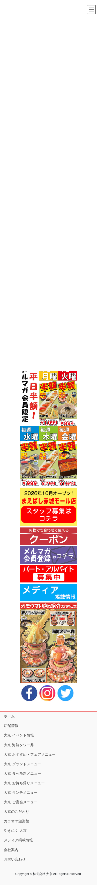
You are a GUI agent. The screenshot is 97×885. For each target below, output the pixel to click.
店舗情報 (11, 726)
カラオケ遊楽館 (16, 821)
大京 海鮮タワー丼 (19, 745)
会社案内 (11, 850)
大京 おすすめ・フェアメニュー (30, 754)
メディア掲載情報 (18, 840)
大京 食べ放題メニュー (22, 773)
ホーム (9, 716)
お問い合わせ (15, 859)
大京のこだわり (16, 811)
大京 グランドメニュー (22, 764)
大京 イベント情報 (19, 735)
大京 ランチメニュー (21, 792)
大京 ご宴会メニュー (21, 802)
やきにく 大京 (15, 830)
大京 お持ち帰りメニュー (24, 783)
